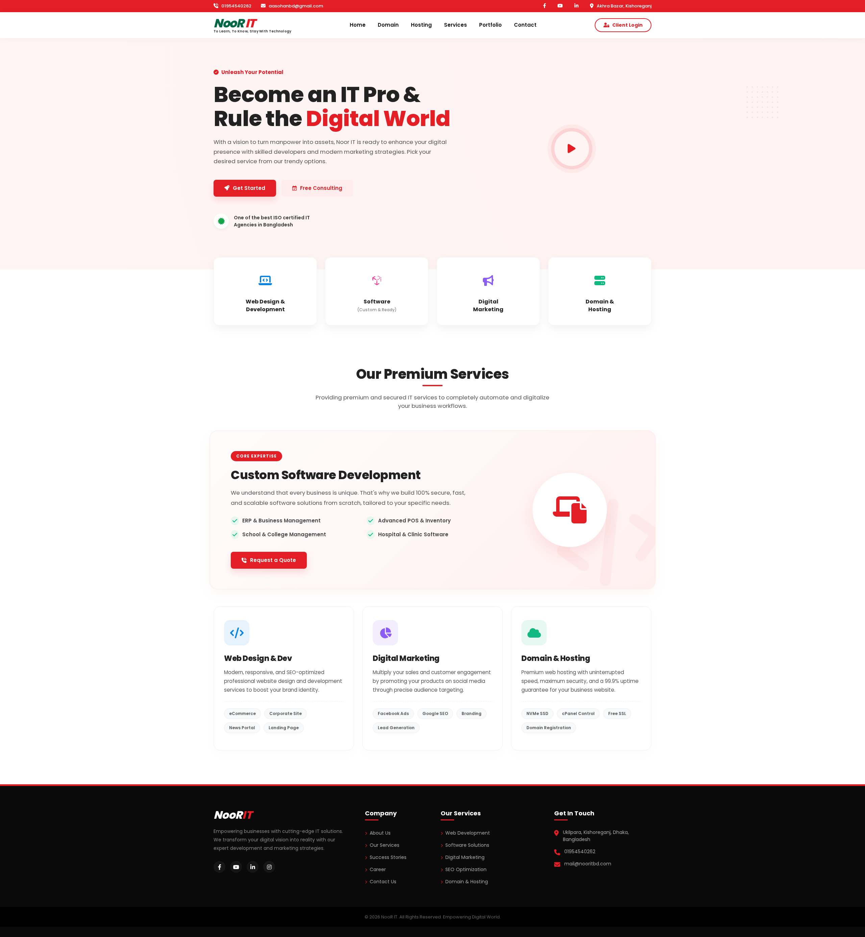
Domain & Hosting (466, 881)
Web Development (467, 833)
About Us (380, 833)
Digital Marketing (465, 857)
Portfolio (490, 24)
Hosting (421, 24)
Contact (525, 24)
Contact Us (383, 881)
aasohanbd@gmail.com (295, 6)
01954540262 (235, 6)
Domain (388, 24)
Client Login (627, 25)
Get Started (249, 188)
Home (358, 24)
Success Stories (388, 857)
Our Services (384, 845)
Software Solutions (467, 845)
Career (378, 869)
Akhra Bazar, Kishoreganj (623, 6)
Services (455, 24)
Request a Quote (273, 560)
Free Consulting (321, 188)
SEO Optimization (466, 869)
